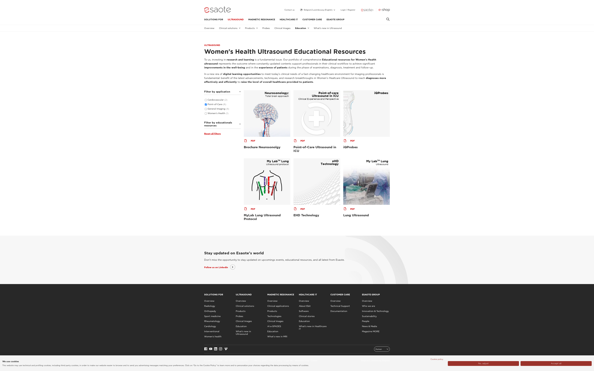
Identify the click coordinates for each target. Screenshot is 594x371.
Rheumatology (212, 321)
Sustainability (369, 316)
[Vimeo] (226, 349)
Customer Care (312, 19)
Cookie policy (436, 359)
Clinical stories (307, 316)
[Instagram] (220, 349)
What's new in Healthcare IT (313, 327)
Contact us (289, 10)
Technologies (274, 316)
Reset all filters (212, 133)
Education (241, 326)
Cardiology (210, 326)
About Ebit (305, 306)
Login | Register (348, 10)
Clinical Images (282, 28)
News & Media (369, 326)
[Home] (217, 9)
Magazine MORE (370, 331)
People (365, 321)
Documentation (338, 311)
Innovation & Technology (375, 311)
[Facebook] (205, 349)
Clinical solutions (245, 306)
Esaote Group (335, 19)
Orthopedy (210, 311)
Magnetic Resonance (261, 19)
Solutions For (213, 19)
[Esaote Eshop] (384, 10)
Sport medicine (212, 316)
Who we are (368, 306)
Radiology (209, 306)
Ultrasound (236, 19)
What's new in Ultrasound (328, 28)
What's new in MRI (277, 336)
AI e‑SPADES (274, 326)
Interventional (211, 331)
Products (240, 311)
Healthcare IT (289, 19)
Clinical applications (278, 306)
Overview (209, 28)
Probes (266, 28)
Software (304, 311)
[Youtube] (211, 349)
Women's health (213, 336)
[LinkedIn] (215, 349)
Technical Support (340, 306)
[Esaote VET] (367, 10)
